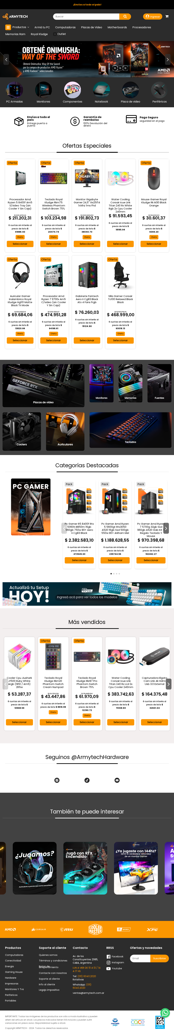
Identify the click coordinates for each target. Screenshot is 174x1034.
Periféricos (159, 102)
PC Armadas (14, 102)
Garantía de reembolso (92, 118)
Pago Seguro (149, 117)
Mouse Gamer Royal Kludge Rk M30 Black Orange (154, 202)
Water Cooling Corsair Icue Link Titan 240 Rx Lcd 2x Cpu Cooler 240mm (120, 682)
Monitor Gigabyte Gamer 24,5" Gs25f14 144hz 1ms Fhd (87, 202)
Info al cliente (47, 984)
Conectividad (13, 960)
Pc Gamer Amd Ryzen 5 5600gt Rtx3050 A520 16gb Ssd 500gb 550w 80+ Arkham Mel (115, 528)
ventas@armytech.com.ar (88, 993)
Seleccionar (20, 244)
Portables (10, 1000)
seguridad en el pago (152, 121)
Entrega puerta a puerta (37, 124)
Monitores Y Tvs (14, 989)
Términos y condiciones (53, 960)
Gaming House (14, 972)
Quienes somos (48, 955)
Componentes (72, 102)
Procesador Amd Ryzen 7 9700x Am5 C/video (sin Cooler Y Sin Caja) (53, 300)
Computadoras (14, 955)
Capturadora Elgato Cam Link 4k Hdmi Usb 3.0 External (154, 681)
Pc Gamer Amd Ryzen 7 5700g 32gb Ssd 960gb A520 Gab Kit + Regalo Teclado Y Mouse (151, 530)
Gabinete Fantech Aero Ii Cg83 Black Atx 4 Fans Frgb (87, 299)
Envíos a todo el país (38, 118)
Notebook (101, 102)
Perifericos (11, 995)
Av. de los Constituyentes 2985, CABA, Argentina (85, 959)
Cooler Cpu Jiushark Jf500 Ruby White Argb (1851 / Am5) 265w (19, 682)
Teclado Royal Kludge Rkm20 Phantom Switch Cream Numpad (53, 682)
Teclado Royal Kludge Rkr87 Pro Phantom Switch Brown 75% (87, 682)
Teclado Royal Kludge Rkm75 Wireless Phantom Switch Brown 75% (53, 204)
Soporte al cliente (49, 979)
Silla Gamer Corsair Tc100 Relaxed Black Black (120, 299)
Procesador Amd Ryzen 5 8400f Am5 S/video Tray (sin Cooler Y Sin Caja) (20, 204)
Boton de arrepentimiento (48, 967)
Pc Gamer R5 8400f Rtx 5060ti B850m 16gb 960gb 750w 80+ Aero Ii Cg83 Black (79, 528)
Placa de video (130, 102)
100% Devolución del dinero (95, 124)
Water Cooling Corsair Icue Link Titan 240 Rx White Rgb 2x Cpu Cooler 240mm (120, 205)
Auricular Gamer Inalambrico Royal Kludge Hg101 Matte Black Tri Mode (20, 300)
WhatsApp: (82, 986)
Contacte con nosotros (53, 973)
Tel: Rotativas (84, 978)
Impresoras (11, 983)
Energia (9, 966)
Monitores (43, 102)
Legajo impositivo (49, 990)
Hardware (10, 977)
